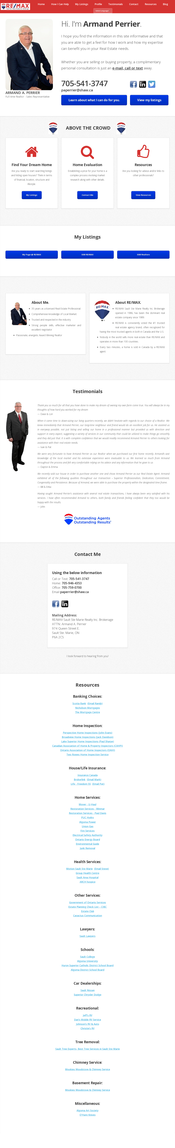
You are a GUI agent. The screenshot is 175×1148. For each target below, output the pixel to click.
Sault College (87, 956)
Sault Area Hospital (87, 877)
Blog (165, 4)
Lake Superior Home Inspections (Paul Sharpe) (87, 741)
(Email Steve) (101, 868)
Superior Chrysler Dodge (87, 994)
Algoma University (87, 961)
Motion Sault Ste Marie (79, 868)
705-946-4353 (72, 583)
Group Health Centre (87, 873)
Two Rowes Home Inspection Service (87, 754)
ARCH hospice (87, 881)
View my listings (149, 100)
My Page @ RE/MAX (31, 254)
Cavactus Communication (87, 915)
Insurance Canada (88, 775)
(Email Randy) (95, 703)
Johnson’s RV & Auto (87, 1024)
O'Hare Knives (88, 1114)
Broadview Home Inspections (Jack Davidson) (87, 737)
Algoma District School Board (87, 969)
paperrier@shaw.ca (77, 90)
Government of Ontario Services (87, 902)
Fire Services (87, 830)
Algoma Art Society (87, 1110)
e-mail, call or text (127, 68)
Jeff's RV (87, 1015)
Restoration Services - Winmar (87, 808)
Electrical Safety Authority (87, 835)
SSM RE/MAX (87, 254)
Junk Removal (87, 848)
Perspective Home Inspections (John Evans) (87, 732)
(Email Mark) (94, 779)
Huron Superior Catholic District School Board (87, 965)
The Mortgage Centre (87, 712)
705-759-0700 (72, 587)
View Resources (143, 195)
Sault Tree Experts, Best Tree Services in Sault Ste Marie (87, 1048)
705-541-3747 (84, 83)
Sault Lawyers (87, 936)
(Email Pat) (98, 784)
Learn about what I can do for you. (94, 100)
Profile (98, 4)
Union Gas (87, 826)
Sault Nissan (88, 990)
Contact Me (87, 195)
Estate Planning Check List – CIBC (87, 906)
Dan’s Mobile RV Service (87, 1019)
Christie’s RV (87, 1028)
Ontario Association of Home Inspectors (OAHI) (87, 750)
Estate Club (87, 911)
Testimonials (115, 4)
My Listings (81, 4)
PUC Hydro (87, 817)
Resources (151, 4)
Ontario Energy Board (87, 839)
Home (41, 4)
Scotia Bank (79, 703)
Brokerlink (79, 779)
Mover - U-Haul (87, 804)
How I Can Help (60, 4)
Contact (133, 4)
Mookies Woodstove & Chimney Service (87, 1069)
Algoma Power (87, 822)
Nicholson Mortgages (87, 707)
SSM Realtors (143, 254)
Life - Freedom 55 (81, 784)
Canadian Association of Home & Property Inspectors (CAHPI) (87, 745)
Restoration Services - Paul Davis (87, 813)
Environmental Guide (87, 843)
